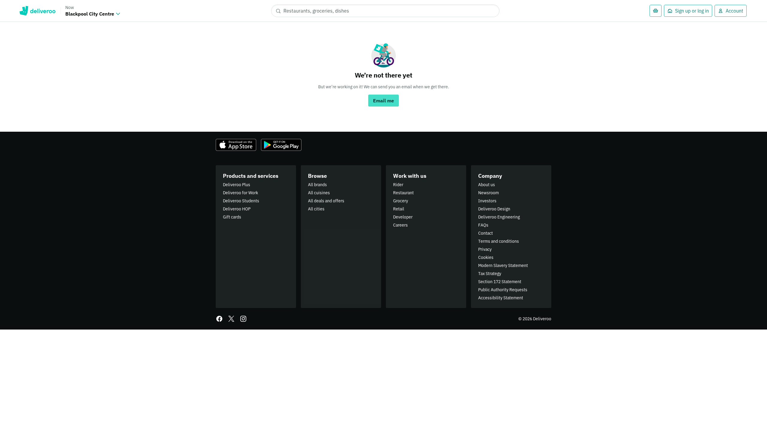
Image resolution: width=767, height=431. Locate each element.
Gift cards (232, 217)
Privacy (485, 249)
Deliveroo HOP (236, 209)
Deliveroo (37, 11)
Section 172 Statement (499, 281)
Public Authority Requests (502, 289)
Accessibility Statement (500, 298)
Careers (400, 225)
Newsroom (488, 192)
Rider (398, 184)
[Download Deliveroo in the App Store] (236, 145)
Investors (487, 201)
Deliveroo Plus (236, 184)
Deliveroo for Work (240, 192)
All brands (317, 184)
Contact (485, 233)
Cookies (485, 257)
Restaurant (403, 192)
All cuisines (319, 192)
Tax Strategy (489, 273)
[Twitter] (231, 318)
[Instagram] (243, 318)
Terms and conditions (498, 241)
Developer (403, 217)
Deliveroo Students (241, 201)
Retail (398, 209)
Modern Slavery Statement (503, 265)
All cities (316, 209)
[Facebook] (219, 318)
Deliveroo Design (494, 209)
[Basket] (656, 11)
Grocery (400, 201)
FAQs (483, 225)
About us (486, 184)
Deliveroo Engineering (499, 217)
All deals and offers (326, 201)
